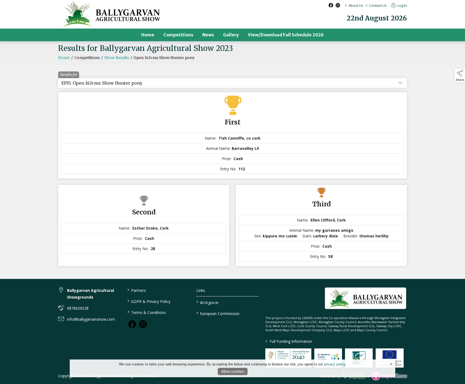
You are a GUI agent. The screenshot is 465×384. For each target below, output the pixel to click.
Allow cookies (232, 371)
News (208, 34)
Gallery (231, 34)
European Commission (217, 313)
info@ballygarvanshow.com (91, 319)
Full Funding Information (289, 341)
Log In (402, 5)
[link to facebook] (132, 324)
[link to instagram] (143, 324)
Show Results (116, 57)
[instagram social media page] (338, 5)
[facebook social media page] (331, 5)
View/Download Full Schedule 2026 (286, 34)
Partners (136, 290)
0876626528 (78, 308)
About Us (355, 5)
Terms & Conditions (146, 312)
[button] (460, 75)
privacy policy (334, 364)
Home (147, 34)
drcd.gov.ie (207, 302)
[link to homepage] (365, 298)
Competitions (178, 34)
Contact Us (378, 5)
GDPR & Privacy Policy (148, 301)
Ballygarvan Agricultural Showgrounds (90, 294)
